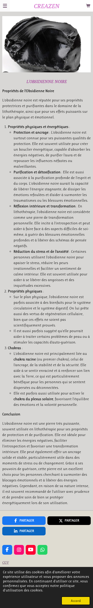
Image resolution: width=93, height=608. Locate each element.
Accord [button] (76, 601)
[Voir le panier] (88, 5)
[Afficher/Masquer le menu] (5, 5)
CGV (5, 562)
